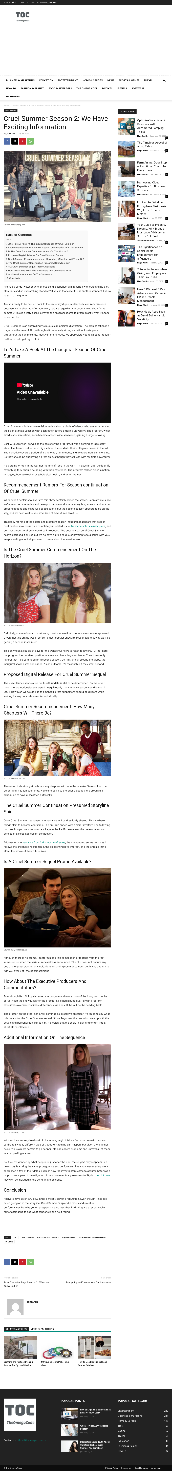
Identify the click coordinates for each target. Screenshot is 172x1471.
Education (46, 80)
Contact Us (23, 2)
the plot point (103, 1175)
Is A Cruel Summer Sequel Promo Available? (31, 266)
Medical (107, 88)
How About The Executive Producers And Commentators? (39, 270)
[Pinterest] (22, 141)
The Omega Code (86, 88)
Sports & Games (129, 80)
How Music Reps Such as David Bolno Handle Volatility (151, 315)
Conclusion (15, 278)
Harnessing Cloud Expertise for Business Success (151, 186)
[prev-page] (6, 1372)
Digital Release (68, 1237)
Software (138, 88)
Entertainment (68, 80)
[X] (14, 141)
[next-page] (11, 1372)
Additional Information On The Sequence (30, 274)
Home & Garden (92, 80)
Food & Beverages (60, 88)
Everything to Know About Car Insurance (88, 1282)
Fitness (122, 88)
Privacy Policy (10, 2)
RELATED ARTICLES (16, 1329)
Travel (148, 80)
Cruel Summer (27, 1237)
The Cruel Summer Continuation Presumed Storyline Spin (39, 263)
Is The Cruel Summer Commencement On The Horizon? (38, 251)
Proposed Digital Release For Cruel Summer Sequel (35, 255)
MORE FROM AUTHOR (42, 1329)
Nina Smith (142, 136)
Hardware (13, 96)
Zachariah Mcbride (146, 240)
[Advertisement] (86, 51)
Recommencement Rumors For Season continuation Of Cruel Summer (46, 247)
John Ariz (11, 133)
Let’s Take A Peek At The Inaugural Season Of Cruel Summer (41, 243)
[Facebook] (7, 141)
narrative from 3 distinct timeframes (44, 842)
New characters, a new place (88, 526)
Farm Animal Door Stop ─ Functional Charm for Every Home (152, 166)
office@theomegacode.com (32, 1440)
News (110, 80)
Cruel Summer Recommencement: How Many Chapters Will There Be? (46, 259)
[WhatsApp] (30, 141)
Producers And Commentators (91, 1237)
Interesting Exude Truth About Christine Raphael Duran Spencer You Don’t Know (95, 1445)
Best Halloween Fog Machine (43, 2)
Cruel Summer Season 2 (47, 1237)
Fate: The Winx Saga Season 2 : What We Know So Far (26, 1284)
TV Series (9, 1241)
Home (6, 105)
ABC (15, 1237)
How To (11, 88)
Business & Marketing (20, 80)
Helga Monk (142, 150)
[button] (164, 80)
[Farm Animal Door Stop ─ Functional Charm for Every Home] (126, 169)
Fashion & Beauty (32, 88)
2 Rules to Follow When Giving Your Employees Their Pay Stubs (152, 273)
